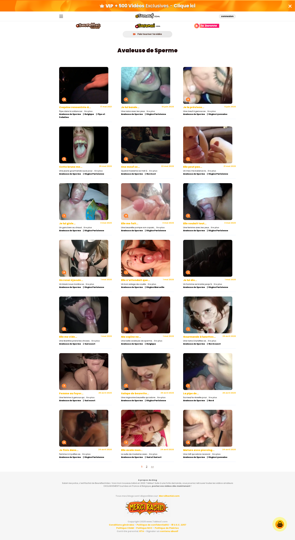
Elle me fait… (129, 223)
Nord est (151, 174)
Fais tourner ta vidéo (149, 34)
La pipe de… (191, 393)
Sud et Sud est (153, 457)
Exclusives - (155, 5)
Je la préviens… (193, 107)
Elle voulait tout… (194, 223)
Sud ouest (90, 344)
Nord (211, 400)
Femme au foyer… (71, 393)
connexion (227, 16)
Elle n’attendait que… (135, 280)
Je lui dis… (190, 280)
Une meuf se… (130, 167)
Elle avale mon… (132, 450)
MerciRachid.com (169, 495)
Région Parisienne (156, 114)
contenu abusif (169, 531)
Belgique (89, 114)
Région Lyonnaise (217, 114)
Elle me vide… (68, 337)
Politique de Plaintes (167, 528)
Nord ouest (214, 344)
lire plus (88, 111)
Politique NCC (144, 528)
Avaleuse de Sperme (70, 114)
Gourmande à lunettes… (199, 337)
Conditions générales (121, 524)
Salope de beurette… (135, 393)
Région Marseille (155, 287)
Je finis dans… (69, 450)
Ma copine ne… (131, 337)
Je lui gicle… (67, 223)
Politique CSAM (125, 528)
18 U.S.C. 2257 (178, 524)
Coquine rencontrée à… (75, 107)
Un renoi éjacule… (71, 280)
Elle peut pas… (192, 167)
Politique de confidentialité (153, 524)
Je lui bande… (130, 107)
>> (152, 466)
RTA (141, 531)
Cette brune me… (70, 167)
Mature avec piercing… (198, 450)
